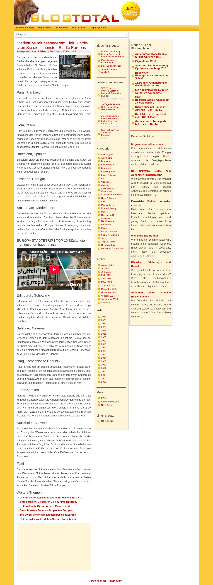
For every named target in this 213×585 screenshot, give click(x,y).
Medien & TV (107, 205)
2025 (103, 320)
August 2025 (107, 302)
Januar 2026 (107, 285)
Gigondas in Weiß (145, 61)
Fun (103, 178)
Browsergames (108, 171)
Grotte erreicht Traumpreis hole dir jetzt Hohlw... (150, 123)
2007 (103, 382)
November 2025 (109, 292)
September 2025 (109, 299)
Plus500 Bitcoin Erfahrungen (108, 61)
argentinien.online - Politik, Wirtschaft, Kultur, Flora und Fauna (110, 120)
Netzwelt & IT (107, 215)
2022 (103, 330)
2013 (103, 361)
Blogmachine (45, 27)
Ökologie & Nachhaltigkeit (108, 219)
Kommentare (110, 401)
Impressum (115, 580)
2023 (103, 327)
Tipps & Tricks (108, 241)
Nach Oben (106, 405)
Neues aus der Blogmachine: (141, 46)
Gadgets (105, 182)
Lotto (103, 201)
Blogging (105, 161)
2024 (103, 323)
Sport (103, 238)
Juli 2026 (105, 268)
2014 (103, 358)
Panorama (106, 224)
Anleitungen (107, 154)
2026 (103, 316)
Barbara (104, 112)
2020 (103, 337)
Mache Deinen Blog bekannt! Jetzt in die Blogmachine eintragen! (113, 54)
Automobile (106, 158)
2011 (103, 368)
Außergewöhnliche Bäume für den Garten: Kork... (151, 55)
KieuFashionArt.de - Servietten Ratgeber (111, 132)
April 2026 (106, 278)
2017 (103, 347)
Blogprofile (106, 168)
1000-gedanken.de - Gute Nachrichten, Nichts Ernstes (111, 107)
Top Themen (78, 27)
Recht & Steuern (109, 231)
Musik (104, 211)
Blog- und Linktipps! (111, 66)
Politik (104, 228)
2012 (103, 364)
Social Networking (110, 235)
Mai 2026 (105, 275)
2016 (103, 351)
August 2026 (107, 265)
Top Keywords (98, 27)
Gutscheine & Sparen (111, 194)
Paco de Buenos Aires (110, 127)
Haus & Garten (108, 198)
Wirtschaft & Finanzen (112, 248)
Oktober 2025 (108, 296)
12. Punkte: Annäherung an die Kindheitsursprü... (151, 84)
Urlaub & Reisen (38, 51)
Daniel (104, 138)
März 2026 (106, 282)
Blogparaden (107, 164)
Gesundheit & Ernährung (108, 190)
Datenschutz (98, 580)
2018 (103, 344)
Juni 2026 (106, 272)
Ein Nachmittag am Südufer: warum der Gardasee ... (151, 91)
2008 (103, 378)
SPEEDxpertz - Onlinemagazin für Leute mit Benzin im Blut (111, 92)
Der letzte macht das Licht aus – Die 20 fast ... (150, 115)
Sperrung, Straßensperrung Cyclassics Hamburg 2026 (151, 67)
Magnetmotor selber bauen (147, 144)
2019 (103, 340)
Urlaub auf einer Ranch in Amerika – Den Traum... (150, 108)
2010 (103, 371)
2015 (103, 354)
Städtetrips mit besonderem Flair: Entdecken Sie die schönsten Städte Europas (52, 45)
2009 (103, 375)
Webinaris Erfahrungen (145, 235)
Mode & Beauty (108, 208)
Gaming (105, 185)
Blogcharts (62, 27)
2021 (103, 334)
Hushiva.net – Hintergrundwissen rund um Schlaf (151, 75)
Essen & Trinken (109, 175)
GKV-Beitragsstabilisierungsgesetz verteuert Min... (152, 100)
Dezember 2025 (109, 289)
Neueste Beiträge (25, 27)
